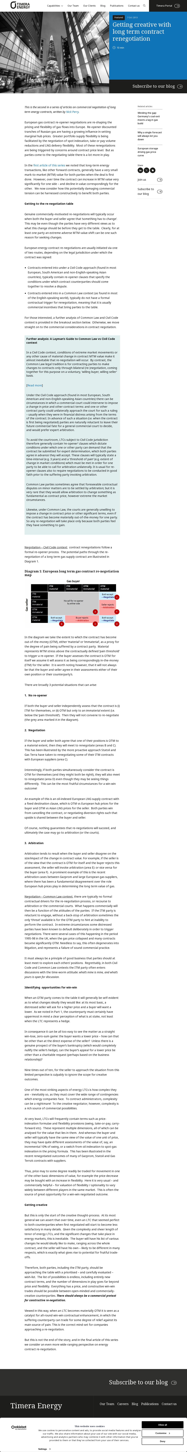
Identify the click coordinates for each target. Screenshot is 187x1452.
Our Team (73, 5)
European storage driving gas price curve (148, 152)
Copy (152, 170)
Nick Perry (72, 112)
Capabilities (53, 5)
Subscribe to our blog (154, 86)
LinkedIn (140, 170)
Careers (123, 1404)
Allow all (162, 1425)
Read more (34, 385)
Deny (162, 1441)
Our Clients (89, 5)
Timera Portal (164, 5)
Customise (160, 1433)
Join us (142, 180)
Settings (42, 1449)
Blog (102, 5)
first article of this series (49, 165)
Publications (116, 5)
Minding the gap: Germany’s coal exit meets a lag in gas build (149, 118)
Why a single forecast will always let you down (150, 136)
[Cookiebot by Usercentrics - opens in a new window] (19, 1428)
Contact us (134, 5)
